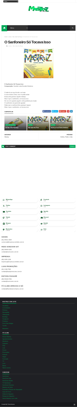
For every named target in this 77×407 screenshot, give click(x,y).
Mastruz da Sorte (7, 387)
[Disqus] (38, 171)
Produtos (5, 321)
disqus (72, 146)
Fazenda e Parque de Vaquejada (12, 389)
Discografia (5, 312)
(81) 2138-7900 (6, 269)
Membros (5, 341)
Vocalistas (5, 305)
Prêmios (4, 310)
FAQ (3, 345)
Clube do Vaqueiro (7, 394)
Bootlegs (5, 316)
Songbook (5, 319)
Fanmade (5, 359)
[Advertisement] (38, 19)
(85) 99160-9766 (7, 279)
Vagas (4, 356)
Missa (4, 365)
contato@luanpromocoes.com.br (12, 271)
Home (6, 36)
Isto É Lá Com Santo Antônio (59, 127)
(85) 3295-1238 (6, 259)
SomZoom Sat (6, 378)
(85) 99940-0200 (7, 249)
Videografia (5, 314)
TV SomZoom (6, 383)
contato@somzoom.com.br (10, 252)
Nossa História (6, 336)
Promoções (5, 352)
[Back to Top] (74, 405)
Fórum (4, 350)
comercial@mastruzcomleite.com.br (13, 242)
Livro (3, 363)
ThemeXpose (11, 404)
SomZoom (5, 376)
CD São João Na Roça (11, 127)
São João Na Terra (33, 127)
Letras (10, 36)
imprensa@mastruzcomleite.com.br (13, 261)
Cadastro (5, 343)
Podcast (4, 354)
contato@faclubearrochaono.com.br (12, 289)
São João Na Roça (17, 36)
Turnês (4, 325)
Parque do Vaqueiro (8, 396)
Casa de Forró (6, 391)
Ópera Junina (6, 367)
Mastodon (5, 328)
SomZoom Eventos (8, 385)
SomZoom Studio (7, 380)
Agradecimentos (7, 339)
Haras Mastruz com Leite (9, 398)
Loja (3, 348)
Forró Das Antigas (7, 323)
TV (3, 361)
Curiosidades (6, 308)
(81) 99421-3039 (7, 240)
